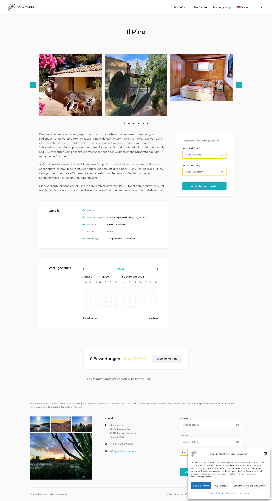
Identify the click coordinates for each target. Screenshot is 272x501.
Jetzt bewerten (167, 358)
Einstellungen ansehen (249, 485)
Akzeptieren (201, 485)
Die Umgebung (222, 7)
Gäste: (183, 452)
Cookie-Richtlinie (216, 493)
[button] (265, 454)
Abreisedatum (191, 165)
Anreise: (185, 418)
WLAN (142, 217)
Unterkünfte (178, 7)
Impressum (244, 493)
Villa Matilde (27, 7)
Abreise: (185, 435)
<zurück (93, 269)
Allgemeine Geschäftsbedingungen (184, 494)
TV (135, 217)
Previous (33, 87)
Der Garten (200, 7)
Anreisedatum (191, 148)
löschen (153, 318)
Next (239, 87)
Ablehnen (221, 485)
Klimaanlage (114, 217)
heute (120, 268)
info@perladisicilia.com (123, 451)
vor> (147, 269)
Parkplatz (127, 217)
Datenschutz (232, 493)
